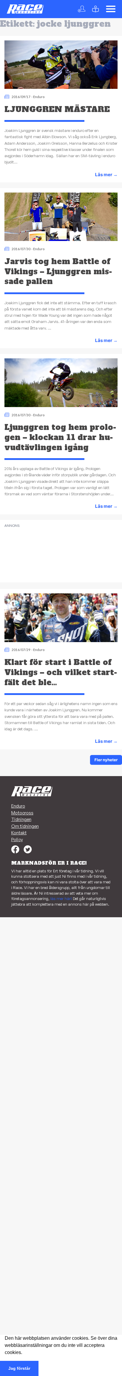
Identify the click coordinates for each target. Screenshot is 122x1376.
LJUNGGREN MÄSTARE (57, 109)
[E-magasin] (97, 9)
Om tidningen (25, 826)
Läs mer (106, 174)
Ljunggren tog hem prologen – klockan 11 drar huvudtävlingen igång (60, 437)
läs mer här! (61, 898)
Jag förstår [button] (19, 1368)
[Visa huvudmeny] (110, 9)
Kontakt (19, 833)
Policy (17, 839)
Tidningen (21, 819)
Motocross (22, 813)
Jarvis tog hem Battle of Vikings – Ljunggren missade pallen (58, 271)
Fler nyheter (106, 759)
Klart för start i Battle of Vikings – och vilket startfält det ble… (60, 672)
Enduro (38, 97)
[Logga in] (83, 9)
